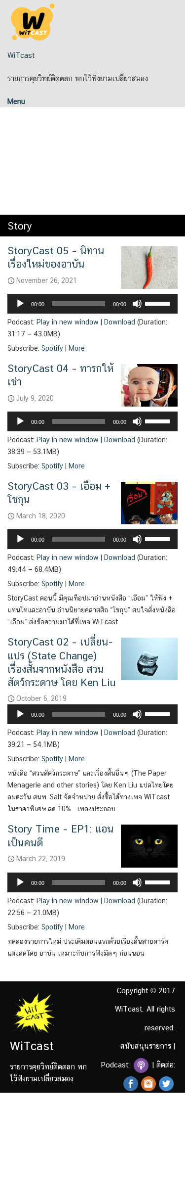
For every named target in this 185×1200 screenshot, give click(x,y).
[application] (92, 304)
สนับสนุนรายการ (145, 1046)
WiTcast (21, 55)
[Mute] (137, 304)
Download (119, 322)
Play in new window (68, 322)
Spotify (52, 348)
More (77, 348)
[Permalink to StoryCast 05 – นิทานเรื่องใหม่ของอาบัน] (149, 267)
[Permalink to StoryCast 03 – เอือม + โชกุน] (149, 502)
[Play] (20, 304)
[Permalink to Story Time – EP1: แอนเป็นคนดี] (149, 845)
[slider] (159, 303)
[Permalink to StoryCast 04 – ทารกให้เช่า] (149, 384)
